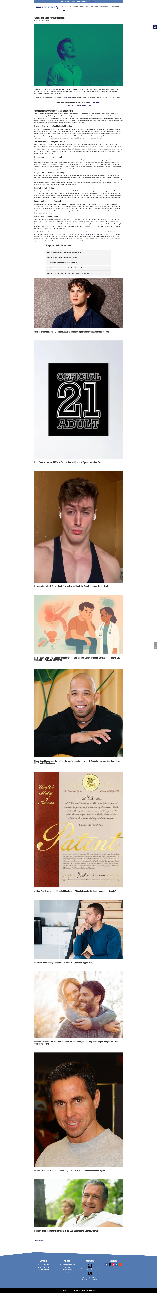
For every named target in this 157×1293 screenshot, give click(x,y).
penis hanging (66, 97)
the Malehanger (91, 234)
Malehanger (96, 102)
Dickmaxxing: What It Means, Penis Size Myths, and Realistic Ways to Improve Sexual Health (71, 586)
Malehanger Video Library (109, 6)
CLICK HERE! (92, 1)
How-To (39, 1267)
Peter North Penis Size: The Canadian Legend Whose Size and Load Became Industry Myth (70, 1170)
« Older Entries (39, 1240)
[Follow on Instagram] (113, 1264)
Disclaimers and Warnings (67, 1264)
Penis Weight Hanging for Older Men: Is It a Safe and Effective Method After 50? (66, 1230)
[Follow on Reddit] (120, 1264)
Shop (64, 6)
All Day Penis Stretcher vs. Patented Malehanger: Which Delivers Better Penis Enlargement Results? (75, 891)
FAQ (69, 6)
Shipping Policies (67, 1269)
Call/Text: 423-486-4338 (90, 1277)
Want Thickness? (92, 6)
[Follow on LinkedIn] (116, 1264)
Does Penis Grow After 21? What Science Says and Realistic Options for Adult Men (67, 462)
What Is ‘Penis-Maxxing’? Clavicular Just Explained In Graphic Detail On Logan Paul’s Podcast (71, 331)
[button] (155, 27)
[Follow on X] (110, 1264)
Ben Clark (39, 21)
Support (75, 6)
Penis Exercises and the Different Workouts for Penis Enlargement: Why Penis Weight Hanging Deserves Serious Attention (76, 1042)
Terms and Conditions (66, 1272)
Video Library (47, 1267)
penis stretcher (52, 89)
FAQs (48, 1264)
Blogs (82, 6)
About (38, 1264)
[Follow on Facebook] (106, 1264)
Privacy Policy (67, 1267)
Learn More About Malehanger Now (79, 105)
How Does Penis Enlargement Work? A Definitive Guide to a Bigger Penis (63, 962)
